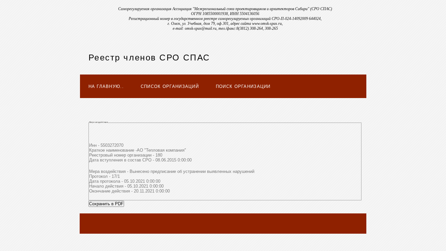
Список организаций (170, 86)
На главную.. (106, 86)
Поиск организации (243, 86)
